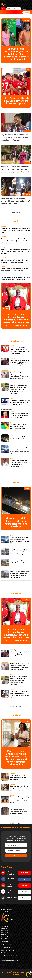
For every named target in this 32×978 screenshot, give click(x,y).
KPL (2, 275)
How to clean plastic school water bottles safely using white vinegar (19, 777)
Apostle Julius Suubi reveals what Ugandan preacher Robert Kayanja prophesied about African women (15, 241)
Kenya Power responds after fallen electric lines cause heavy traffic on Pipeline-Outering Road (19, 574)
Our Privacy (4, 911)
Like (24, 879)
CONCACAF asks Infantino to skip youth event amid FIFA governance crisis (20, 402)
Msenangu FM (5, 941)
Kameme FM (5, 933)
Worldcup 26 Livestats (14, 8)
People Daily (4, 926)
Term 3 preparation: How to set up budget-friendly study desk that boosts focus (19, 788)
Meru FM (3, 935)
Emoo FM (4, 939)
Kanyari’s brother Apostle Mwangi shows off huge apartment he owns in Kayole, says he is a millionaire (16, 251)
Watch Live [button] (26, 12)
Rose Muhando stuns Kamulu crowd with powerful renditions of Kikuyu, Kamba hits (15, 201)
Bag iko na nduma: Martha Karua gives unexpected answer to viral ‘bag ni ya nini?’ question (14, 137)
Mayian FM (4, 937)
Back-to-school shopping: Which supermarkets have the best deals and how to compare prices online (16, 758)
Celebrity (27, 20)
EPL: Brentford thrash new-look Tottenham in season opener (16, 101)
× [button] (30, 973)
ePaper (3, 8)
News (11, 435)
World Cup (4, 258)
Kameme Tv (4, 930)
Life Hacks (25, 721)
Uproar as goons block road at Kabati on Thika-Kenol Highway (19, 563)
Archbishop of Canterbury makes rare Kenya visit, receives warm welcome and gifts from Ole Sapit (15, 169)
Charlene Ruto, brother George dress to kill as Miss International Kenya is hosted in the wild (16, 54)
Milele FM (4, 928)
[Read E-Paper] (28, 974)
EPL (28, 70)
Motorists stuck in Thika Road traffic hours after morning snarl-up (18, 439)
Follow (24, 885)
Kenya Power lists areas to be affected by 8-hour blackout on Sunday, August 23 (19, 451)
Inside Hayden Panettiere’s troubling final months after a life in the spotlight (19, 415)
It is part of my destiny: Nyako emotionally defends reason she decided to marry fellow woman (16, 320)
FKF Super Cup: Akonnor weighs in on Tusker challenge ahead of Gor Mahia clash (18, 427)
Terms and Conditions (7, 909)
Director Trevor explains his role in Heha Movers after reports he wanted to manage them (19, 463)
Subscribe (16, 856)
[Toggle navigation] (24, 8)
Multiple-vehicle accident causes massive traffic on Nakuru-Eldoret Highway (18, 552)
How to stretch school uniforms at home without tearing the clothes (18, 812)
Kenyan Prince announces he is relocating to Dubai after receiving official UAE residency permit (15, 230)
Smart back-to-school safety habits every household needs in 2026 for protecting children (19, 800)
